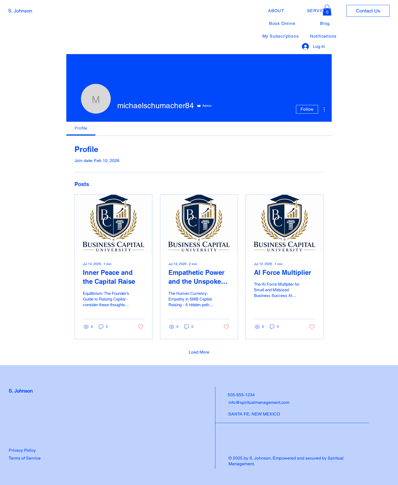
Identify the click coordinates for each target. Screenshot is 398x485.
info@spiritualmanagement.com (259, 402)
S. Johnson (20, 11)
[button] (327, 10)
